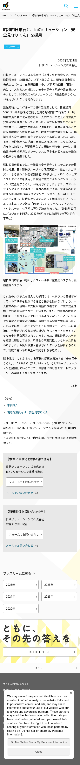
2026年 (10, 584)
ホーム (5, 15)
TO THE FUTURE (39, 652)
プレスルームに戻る (17, 573)
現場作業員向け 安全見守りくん (27, 412)
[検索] (66, 6)
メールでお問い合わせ (19, 493)
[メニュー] (75, 6)
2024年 (10, 596)
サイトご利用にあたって (16, 683)
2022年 (10, 608)
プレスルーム (20, 15)
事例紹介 (12, 405)
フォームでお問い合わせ (24, 482)
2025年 (48, 584)
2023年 (48, 596)
